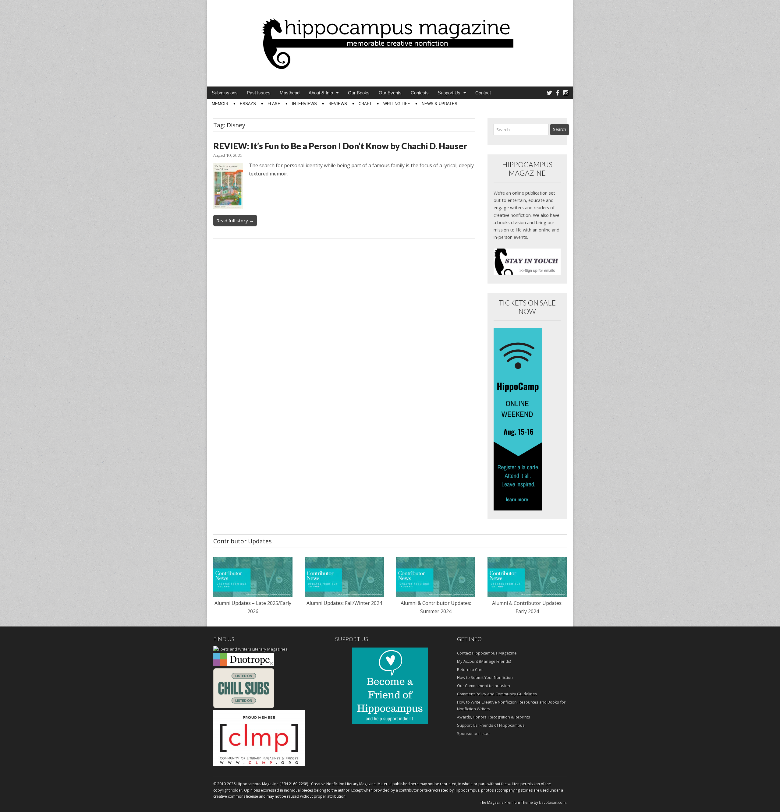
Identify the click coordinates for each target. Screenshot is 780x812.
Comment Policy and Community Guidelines (497, 694)
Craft (365, 103)
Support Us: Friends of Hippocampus (491, 725)
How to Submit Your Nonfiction (485, 677)
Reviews (337, 103)
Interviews (304, 103)
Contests (420, 92)
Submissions (225, 92)
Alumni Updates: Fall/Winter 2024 (344, 603)
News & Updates (439, 103)
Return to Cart (470, 669)
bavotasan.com (552, 802)
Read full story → (235, 220)
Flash (274, 103)
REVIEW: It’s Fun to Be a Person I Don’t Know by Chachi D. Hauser (340, 146)
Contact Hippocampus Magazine (487, 653)
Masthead (290, 92)
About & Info (321, 92)
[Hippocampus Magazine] (390, 38)
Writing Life (396, 103)
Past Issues (259, 92)
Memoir (220, 103)
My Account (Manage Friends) (484, 661)
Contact (483, 92)
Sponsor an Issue (473, 733)
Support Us (449, 92)
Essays (248, 103)
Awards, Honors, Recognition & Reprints (493, 717)
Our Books (359, 92)
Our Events (390, 92)
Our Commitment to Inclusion (483, 685)
